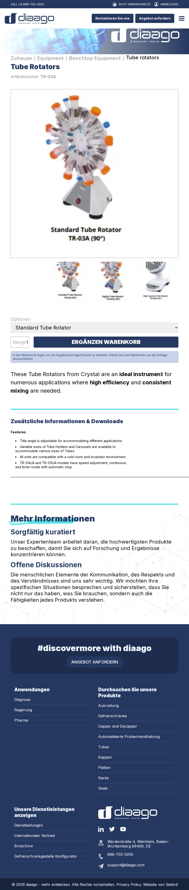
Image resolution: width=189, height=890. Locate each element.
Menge (20, 342)
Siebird (172, 884)
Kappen (105, 757)
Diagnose (22, 699)
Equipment (50, 58)
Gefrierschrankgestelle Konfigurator (45, 856)
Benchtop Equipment (95, 58)
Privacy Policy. (129, 884)
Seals (103, 788)
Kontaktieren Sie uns (112, 18)
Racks (103, 778)
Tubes (103, 747)
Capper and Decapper (117, 726)
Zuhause (21, 58)
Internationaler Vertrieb (34, 835)
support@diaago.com (126, 865)
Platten (104, 767)
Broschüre (23, 846)
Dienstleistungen (28, 825)
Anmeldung (169, 4)
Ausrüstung (108, 705)
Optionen (21, 319)
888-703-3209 (33, 4)
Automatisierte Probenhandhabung (129, 736)
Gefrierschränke (112, 716)
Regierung (23, 710)
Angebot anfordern (155, 18)
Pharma (21, 720)
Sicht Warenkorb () (134, 4)
